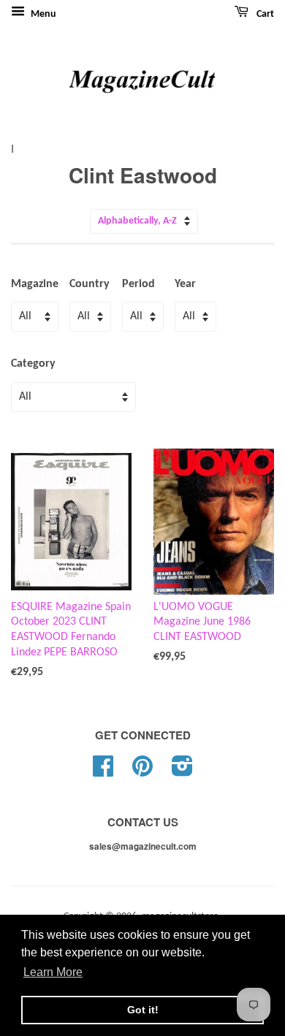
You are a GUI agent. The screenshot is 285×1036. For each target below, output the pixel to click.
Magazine (34, 284)
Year (185, 284)
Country (89, 284)
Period (138, 284)
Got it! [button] (143, 1010)
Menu (42, 14)
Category (33, 364)
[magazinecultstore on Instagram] (182, 772)
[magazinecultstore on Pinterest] (142, 772)
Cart (264, 14)
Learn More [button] (53, 972)
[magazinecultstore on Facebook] (103, 772)
